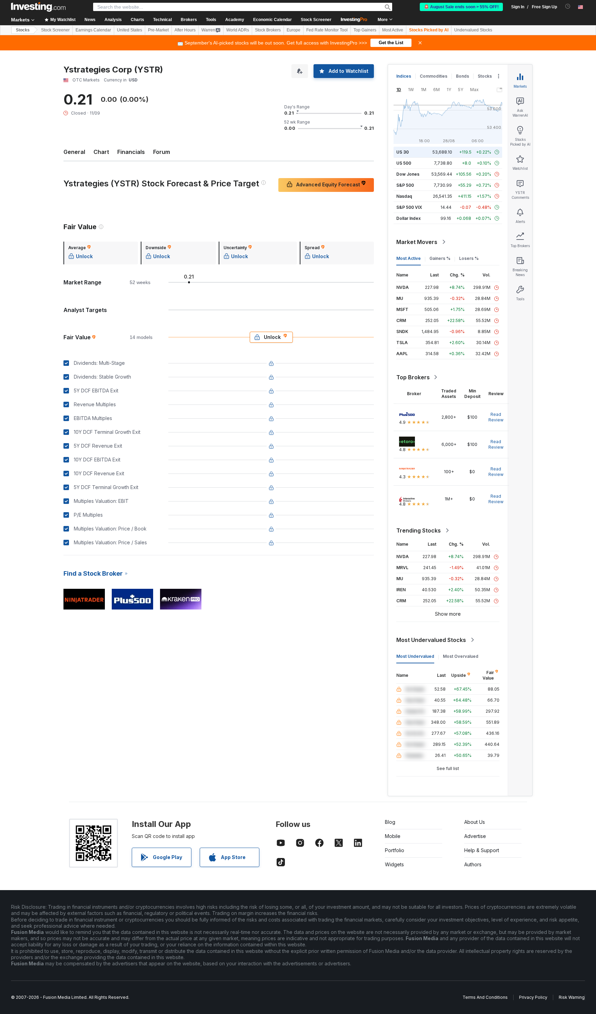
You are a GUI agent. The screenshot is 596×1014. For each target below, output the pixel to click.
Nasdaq (404, 196)
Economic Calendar (272, 19)
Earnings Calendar (93, 30)
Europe (293, 30)
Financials (131, 151)
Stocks (23, 30)
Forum (161, 151)
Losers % (469, 258)
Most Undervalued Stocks (431, 639)
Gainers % (439, 258)
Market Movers (416, 241)
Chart (101, 151)
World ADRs (237, 30)
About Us (474, 822)
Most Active (392, 30)
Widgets (394, 864)
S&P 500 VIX (409, 207)
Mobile (392, 836)
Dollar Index (408, 218)
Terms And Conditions (485, 997)
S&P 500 (405, 185)
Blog (390, 822)
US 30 (402, 152)
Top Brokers (413, 377)
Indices (403, 76)
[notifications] (568, 6)
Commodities (433, 76)
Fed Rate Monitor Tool (327, 30)
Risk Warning (572, 997)
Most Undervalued (415, 656)
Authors (472, 864)
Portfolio (394, 850)
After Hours (185, 30)
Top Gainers (365, 30)
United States (129, 30)
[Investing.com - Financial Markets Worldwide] (38, 7)
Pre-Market (158, 30)
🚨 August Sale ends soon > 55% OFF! (461, 6)
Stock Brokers (268, 30)
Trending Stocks (418, 530)
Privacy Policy (533, 997)
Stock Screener (316, 19)
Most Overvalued (460, 656)
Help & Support (481, 850)
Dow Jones (407, 174)
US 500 (403, 163)
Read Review (496, 417)
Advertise (475, 836)
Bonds (462, 76)
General (74, 151)
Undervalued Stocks (473, 30)
